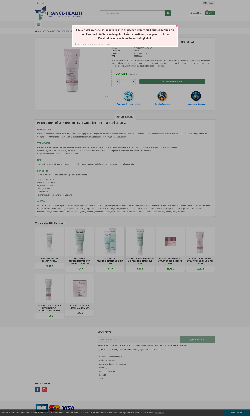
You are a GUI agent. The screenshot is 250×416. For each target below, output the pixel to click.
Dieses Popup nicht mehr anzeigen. (93, 44)
